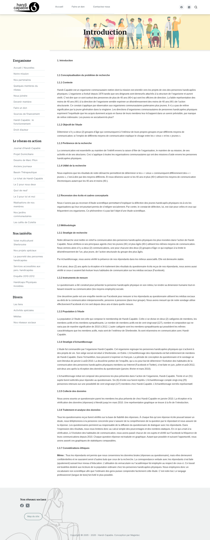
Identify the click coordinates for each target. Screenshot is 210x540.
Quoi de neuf (20, 190)
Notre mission (21, 73)
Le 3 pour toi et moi (24, 196)
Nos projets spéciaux (25, 250)
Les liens (18, 304)
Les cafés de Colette (25, 222)
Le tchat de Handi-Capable (28, 178)
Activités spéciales (24, 310)
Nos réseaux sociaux (25, 322)
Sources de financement (27, 113)
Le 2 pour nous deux (25, 184)
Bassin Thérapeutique (25, 172)
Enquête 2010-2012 (24, 276)
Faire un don (78, 6)
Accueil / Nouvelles (24, 67)
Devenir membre (22, 101)
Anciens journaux (23, 166)
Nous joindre (20, 95)
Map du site (33, 516)
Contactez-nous (101, 6)
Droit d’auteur (21, 129)
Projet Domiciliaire (23, 154)
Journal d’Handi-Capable (27, 148)
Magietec (135, 535)
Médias (17, 316)
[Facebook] (181, 7)
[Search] (196, 7)
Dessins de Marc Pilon (25, 160)
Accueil (59, 6)
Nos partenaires (22, 79)
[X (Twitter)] (189, 7)
